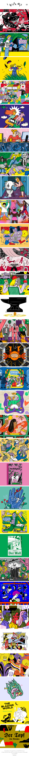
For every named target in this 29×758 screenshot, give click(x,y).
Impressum (14, 754)
